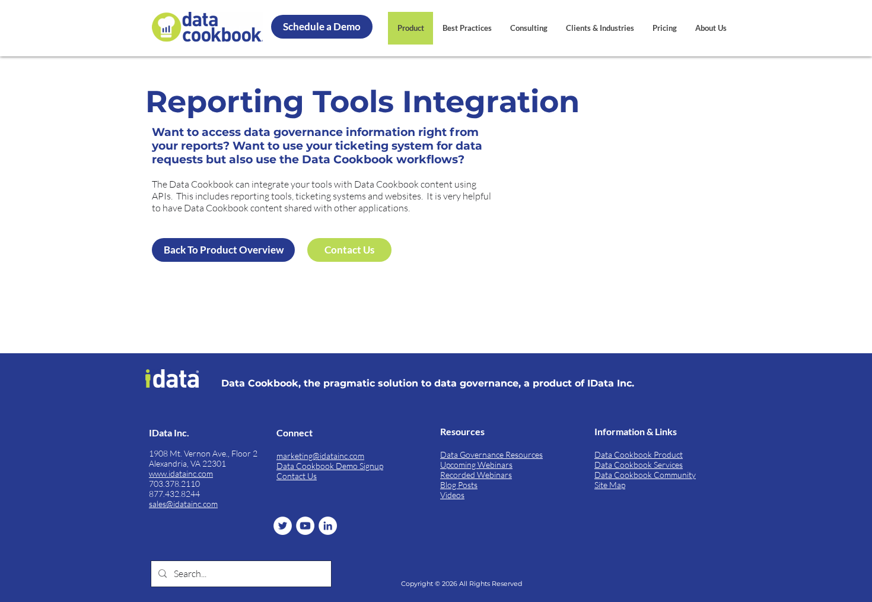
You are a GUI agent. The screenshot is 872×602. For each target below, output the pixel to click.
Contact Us (296, 476)
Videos (452, 495)
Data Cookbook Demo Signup (329, 466)
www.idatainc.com (181, 473)
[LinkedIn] (328, 526)
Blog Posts (459, 485)
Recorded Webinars (476, 475)
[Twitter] (282, 526)
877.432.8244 (174, 494)
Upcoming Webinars (476, 465)
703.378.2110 (174, 484)
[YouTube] (305, 526)
